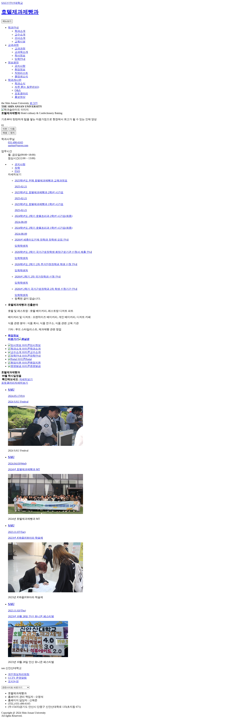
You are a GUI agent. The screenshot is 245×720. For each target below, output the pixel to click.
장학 (17, 167)
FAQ (17, 171)
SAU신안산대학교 (12, 2)
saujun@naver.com (18, 145)
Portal (29, 359)
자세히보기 (26, 379)
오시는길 (13, 681)
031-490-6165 (15, 142)
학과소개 (20, 31)
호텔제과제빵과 (20, 12)
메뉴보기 (7, 21)
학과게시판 (14, 80)
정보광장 (13, 62)
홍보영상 (20, 97)
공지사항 (20, 66)
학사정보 (20, 55)
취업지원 (35, 362)
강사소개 (20, 38)
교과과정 (13, 45)
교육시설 (20, 41)
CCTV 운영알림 (17, 677)
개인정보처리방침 (18, 674)
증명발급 (35, 366)
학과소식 (20, 83)
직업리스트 (21, 73)
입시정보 (35, 345)
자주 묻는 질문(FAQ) (27, 87)
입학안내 (20, 59)
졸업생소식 (21, 76)
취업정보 (20, 69)
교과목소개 (21, 52)
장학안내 (35, 355)
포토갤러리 (21, 93)
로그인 (34, 103)
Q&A (18, 90)
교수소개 (20, 34)
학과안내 (13, 27)
